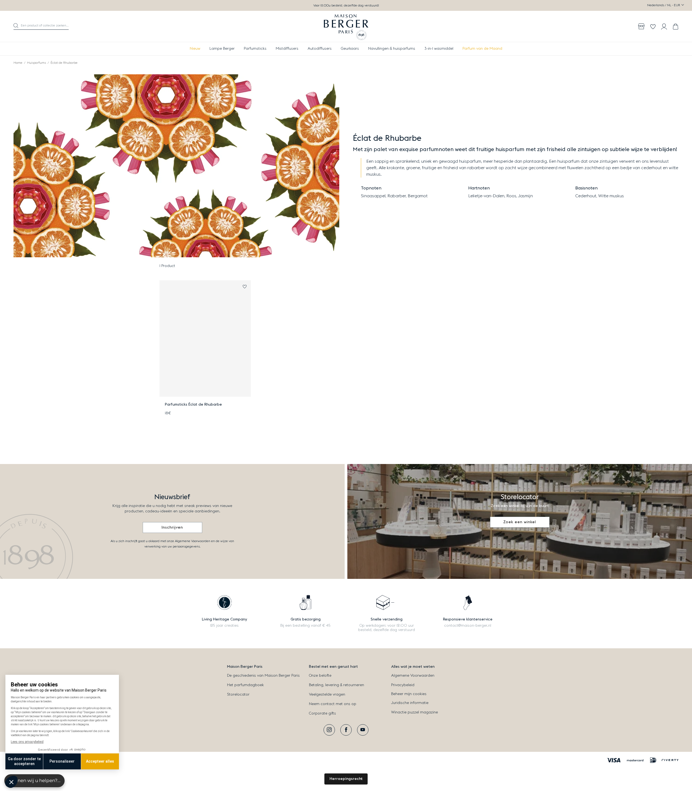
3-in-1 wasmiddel (438, 49)
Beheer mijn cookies (409, 694)
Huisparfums (36, 62)
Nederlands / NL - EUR (664, 5)
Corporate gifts (322, 713)
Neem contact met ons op (332, 704)
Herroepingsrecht (346, 779)
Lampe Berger (222, 49)
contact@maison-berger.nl (467, 626)
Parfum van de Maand (482, 49)
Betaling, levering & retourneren (336, 685)
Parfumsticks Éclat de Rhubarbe (193, 404)
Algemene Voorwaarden (412, 675)
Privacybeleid (402, 685)
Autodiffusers (320, 49)
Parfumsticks (255, 49)
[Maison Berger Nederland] (346, 26)
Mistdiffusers (287, 49)
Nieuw (195, 49)
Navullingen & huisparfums (391, 49)
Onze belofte (320, 675)
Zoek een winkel (519, 522)
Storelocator (238, 694)
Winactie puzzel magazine (414, 712)
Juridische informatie (409, 703)
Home (18, 62)
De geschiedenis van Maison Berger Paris (263, 675)
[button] (41, 26)
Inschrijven (172, 527)
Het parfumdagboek (245, 685)
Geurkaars (350, 49)
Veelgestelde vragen (327, 694)
